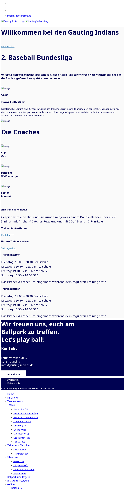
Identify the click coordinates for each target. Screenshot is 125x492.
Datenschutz (13, 383)
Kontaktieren (7, 235)
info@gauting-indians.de (19, 15)
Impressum (13, 379)
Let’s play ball (7, 46)
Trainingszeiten (8, 248)
